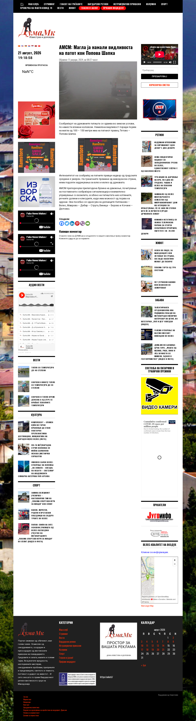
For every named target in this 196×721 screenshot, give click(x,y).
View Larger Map (147, 605)
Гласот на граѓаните (71, 4)
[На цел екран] (174, 62)
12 (153, 645)
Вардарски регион (98, 4)
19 (153, 649)
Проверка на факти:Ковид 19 (36, 8)
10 (142, 645)
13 (158, 645)
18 (147, 649)
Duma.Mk (21, 352)
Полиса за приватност (31, 712)
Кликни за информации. (155, 552)
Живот (72, 8)
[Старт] (144, 62)
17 (142, 649)
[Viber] (82, 223)
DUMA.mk (28, 352)
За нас (25, 696)
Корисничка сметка (159, 85)
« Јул (143, 665)
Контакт (26, 704)
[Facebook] (61, 223)
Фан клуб (33, 4)
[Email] (87, 223)
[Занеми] (170, 62)
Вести (60, 8)
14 (163, 645)
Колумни (151, 4)
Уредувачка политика (31, 707)
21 (163, 649)
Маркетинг (27, 699)
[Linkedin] (72, 223)
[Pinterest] (77, 223)
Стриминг (49, 4)
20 (158, 649)
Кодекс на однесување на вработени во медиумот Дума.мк (45, 710)
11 (147, 645)
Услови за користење (31, 715)
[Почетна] (22, 4)
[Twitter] (67, 223)
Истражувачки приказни (127, 4)
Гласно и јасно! (89, 8)
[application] (159, 54)
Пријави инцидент (113, 8)
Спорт (164, 4)
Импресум (27, 702)
